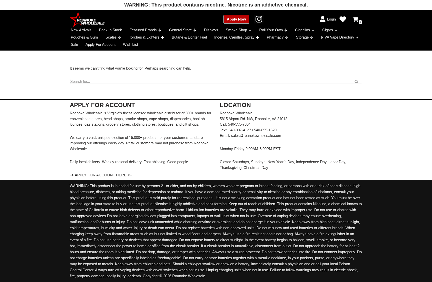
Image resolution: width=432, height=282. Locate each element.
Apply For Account (101, 44)
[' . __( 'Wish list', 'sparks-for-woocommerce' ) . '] (343, 19)
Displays (211, 30)
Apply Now (236, 19)
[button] (160, 30)
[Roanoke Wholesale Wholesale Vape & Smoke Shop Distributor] (87, 19)
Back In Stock (110, 30)
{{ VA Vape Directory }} (339, 37)
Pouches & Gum (84, 37)
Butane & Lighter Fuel (189, 37)
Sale (74, 44)
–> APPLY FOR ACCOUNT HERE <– (101, 175)
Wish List (130, 44)
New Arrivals (81, 30)
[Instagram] (259, 19)
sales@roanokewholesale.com (256, 135)
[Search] (356, 81)
